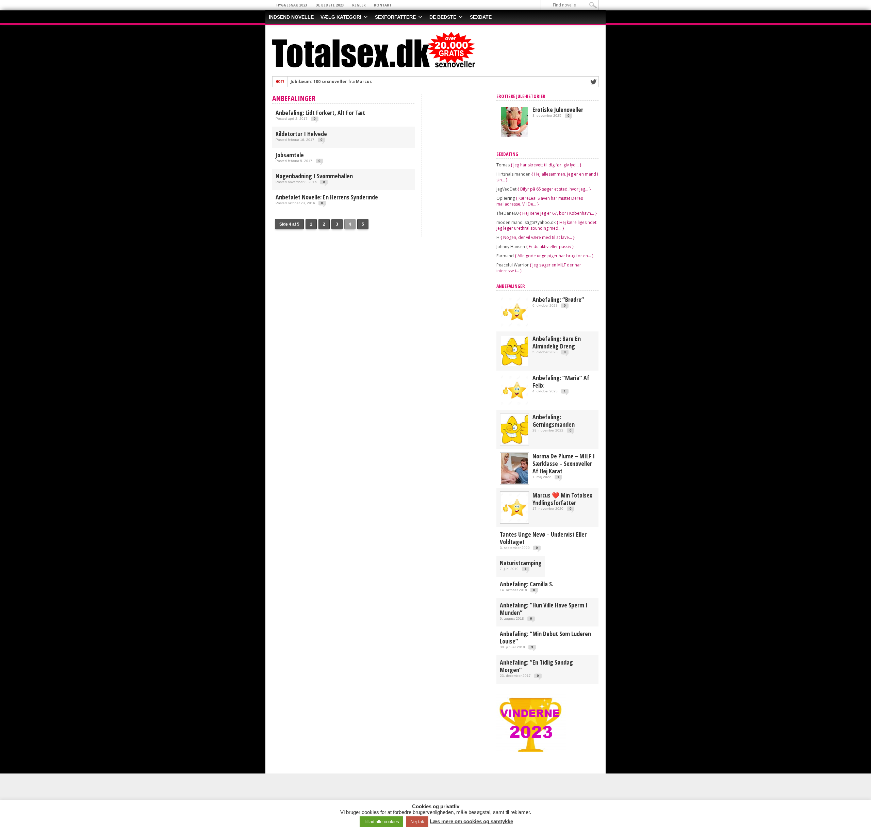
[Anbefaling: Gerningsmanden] (514, 443)
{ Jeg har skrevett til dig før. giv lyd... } (546, 165)
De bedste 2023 (329, 5)
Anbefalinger (510, 286)
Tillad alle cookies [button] (381, 821)
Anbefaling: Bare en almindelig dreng (556, 342)
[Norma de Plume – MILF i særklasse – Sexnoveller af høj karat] (514, 482)
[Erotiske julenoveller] (514, 135)
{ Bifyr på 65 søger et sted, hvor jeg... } (554, 189)
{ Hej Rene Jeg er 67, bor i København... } (558, 213)
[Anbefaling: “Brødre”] (514, 325)
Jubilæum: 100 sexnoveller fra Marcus (331, 82)
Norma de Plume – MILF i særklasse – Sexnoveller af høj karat (563, 463)
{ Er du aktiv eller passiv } (550, 246)
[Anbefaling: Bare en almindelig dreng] (514, 365)
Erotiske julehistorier (520, 96)
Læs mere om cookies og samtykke (471, 821)
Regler (359, 5)
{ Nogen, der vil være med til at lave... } (537, 237)
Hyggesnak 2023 (291, 5)
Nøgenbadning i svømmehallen (314, 176)
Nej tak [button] (417, 821)
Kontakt (383, 5)
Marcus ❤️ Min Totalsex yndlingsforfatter (562, 498)
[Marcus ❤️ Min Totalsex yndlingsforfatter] (514, 521)
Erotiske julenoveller (557, 109)
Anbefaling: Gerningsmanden (553, 420)
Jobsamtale (290, 155)
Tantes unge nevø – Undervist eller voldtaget (543, 538)
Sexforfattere (395, 17)
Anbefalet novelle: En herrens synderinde (327, 197)
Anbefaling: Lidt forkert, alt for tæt (320, 112)
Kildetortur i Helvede (301, 133)
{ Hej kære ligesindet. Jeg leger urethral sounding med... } (546, 225)
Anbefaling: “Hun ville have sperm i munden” (544, 608)
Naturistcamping (521, 563)
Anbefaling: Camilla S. (526, 584)
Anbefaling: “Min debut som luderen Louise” (545, 637)
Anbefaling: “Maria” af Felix (560, 381)
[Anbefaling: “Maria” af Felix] (514, 404)
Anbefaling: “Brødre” (558, 299)
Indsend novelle (291, 17)
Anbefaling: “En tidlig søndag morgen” (536, 665)
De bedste (442, 17)
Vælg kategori (341, 17)
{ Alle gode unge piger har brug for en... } (554, 256)
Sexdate (481, 17)
